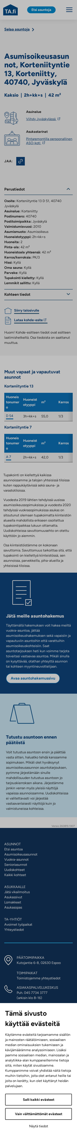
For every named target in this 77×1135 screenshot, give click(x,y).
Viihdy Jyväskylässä (43, 119)
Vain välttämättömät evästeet (38, 1114)
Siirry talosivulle (26, 310)
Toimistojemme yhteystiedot (39, 978)
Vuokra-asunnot (16, 859)
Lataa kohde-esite (28, 321)
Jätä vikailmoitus (17, 892)
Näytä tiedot (38, 1126)
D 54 (9, 416)
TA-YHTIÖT (13, 919)
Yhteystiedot (14, 930)
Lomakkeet (12, 902)
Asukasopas (13, 907)
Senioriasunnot (15, 865)
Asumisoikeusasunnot (20, 854)
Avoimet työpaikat (18, 924)
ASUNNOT (12, 844)
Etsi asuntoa (13, 849)
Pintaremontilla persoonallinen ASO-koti (49, 141)
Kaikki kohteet (15, 875)
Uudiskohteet (14, 870)
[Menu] (69, 9)
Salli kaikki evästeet (38, 1100)
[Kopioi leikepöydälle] (20, 161)
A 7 (8, 457)
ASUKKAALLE (14, 887)
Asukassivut (13, 897)
